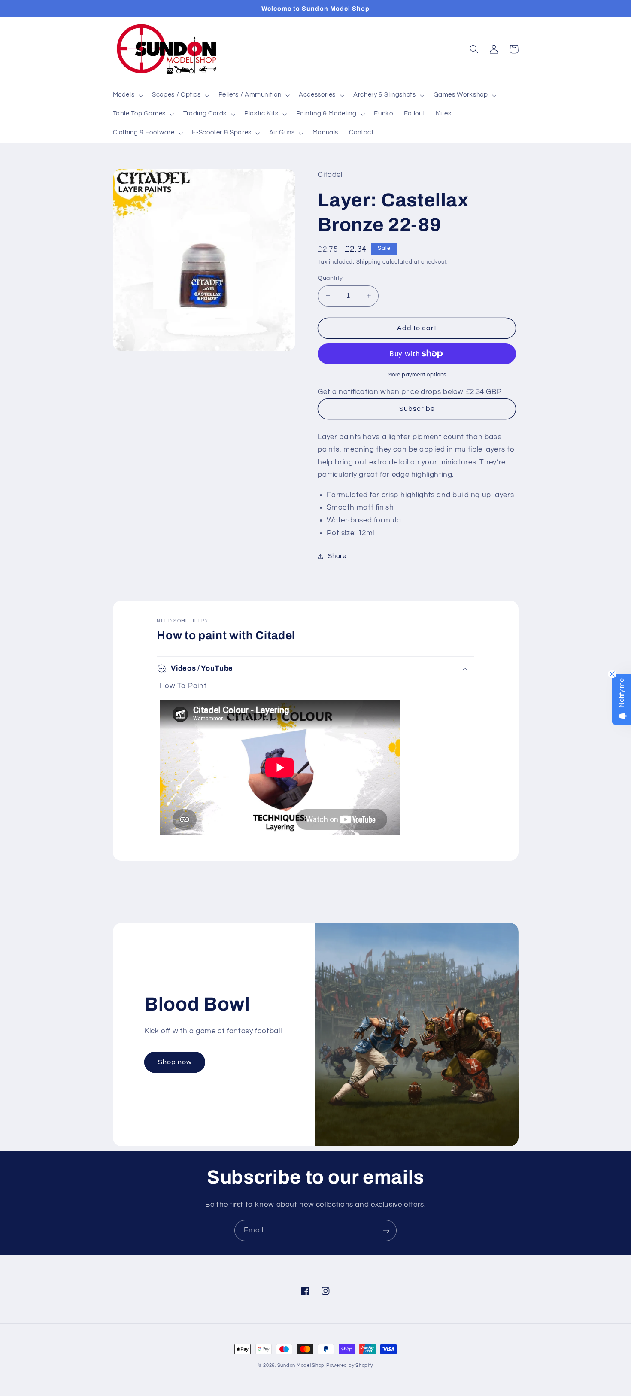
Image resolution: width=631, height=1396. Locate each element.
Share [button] (337, 556)
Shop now (175, 1062)
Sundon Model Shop (301, 1365)
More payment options (417, 375)
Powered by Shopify (349, 1365)
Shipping (368, 262)
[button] (127, 95)
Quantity (330, 278)
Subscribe (417, 408)
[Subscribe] (386, 1230)
